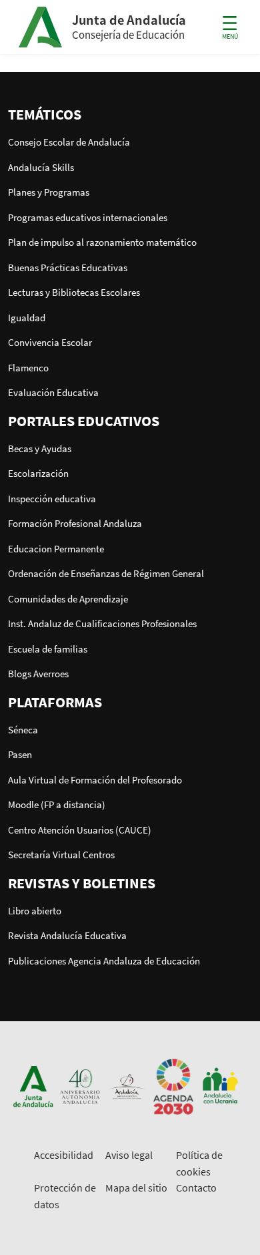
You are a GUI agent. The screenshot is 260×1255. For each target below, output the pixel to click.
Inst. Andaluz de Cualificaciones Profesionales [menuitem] (102, 623)
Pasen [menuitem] (20, 754)
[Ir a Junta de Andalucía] (33, 1085)
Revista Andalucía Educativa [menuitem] (67, 935)
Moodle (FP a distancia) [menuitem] (56, 804)
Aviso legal (129, 1154)
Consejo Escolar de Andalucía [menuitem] (69, 142)
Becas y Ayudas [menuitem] (39, 448)
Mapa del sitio (136, 1187)
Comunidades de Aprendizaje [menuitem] (68, 598)
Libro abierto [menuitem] (34, 910)
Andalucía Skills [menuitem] (41, 167)
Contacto (196, 1187)
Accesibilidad (63, 1154)
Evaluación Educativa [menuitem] (53, 392)
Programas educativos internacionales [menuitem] (87, 217)
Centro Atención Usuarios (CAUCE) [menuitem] (79, 830)
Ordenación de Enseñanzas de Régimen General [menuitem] (106, 573)
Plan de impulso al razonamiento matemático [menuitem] (102, 242)
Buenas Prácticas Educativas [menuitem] (67, 267)
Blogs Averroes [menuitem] (38, 673)
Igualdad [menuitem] (26, 317)
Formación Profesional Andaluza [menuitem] (75, 523)
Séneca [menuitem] (23, 729)
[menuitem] (130, 114)
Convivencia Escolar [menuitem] (50, 342)
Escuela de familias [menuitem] (47, 649)
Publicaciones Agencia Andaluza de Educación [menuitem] (104, 960)
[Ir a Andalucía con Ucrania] (220, 1085)
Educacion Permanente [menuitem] (56, 548)
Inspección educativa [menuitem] (52, 498)
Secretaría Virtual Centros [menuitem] (61, 854)
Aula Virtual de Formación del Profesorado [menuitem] (95, 779)
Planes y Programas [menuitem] (48, 192)
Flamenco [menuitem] (28, 367)
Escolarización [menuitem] (38, 473)
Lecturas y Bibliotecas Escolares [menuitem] (74, 292)
